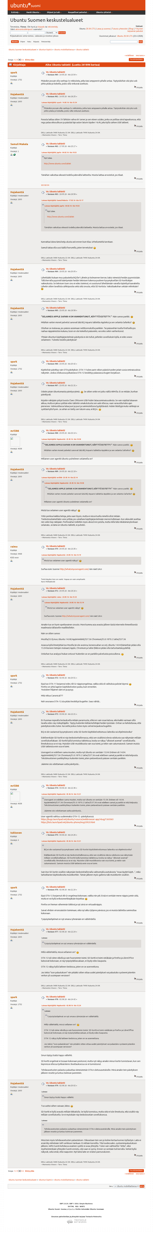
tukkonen (16, 832)
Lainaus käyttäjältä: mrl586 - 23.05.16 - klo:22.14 (60, 477)
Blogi (131, 29)
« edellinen (129, 55)
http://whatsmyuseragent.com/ (74, 569)
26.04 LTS (90, 29)
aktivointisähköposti (24, 29)
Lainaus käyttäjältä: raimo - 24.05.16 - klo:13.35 (59, 597)
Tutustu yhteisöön (119, 29)
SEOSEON (45, 185)
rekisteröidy (53, 27)
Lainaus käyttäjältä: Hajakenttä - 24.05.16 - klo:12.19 (61, 555)
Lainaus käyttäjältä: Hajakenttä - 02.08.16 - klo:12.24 (61, 1005)
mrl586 (14, 430)
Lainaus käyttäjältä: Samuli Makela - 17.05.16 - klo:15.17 (62, 200)
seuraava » (140, 55)
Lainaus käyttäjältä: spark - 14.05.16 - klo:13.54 (59, 102)
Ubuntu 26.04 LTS (125, 36)
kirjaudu (41, 27)
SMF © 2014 (73, 1204)
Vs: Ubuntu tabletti (55, 72)
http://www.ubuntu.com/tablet (57, 163)
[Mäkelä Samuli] (14, 155)
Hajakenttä (17, 94)
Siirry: (111, 1186)
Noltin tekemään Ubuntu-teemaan (89, 1209)
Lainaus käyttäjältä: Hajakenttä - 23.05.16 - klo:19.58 (61, 439)
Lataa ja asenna (103, 29)
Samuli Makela (19, 144)
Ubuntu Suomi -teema (57, 1209)
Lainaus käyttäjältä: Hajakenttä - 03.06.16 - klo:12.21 (61, 794)
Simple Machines (86, 1204)
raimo (13, 546)
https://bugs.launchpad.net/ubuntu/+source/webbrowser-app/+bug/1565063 (77, 819)
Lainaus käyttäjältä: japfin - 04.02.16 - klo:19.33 (59, 152)
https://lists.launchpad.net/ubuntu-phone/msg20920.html (68, 822)
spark (13, 72)
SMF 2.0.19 (64, 1204)
